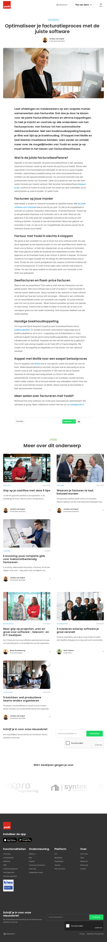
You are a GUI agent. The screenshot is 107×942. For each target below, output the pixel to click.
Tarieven (57, 865)
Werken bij (84, 861)
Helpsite (32, 861)
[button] (62, 5)
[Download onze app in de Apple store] (10, 840)
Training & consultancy (37, 865)
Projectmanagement (10, 869)
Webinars (32, 854)
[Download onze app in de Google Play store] (25, 840)
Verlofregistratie (8, 872)
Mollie (37, 363)
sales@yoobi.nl (77, 404)
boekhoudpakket (22, 330)
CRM (4, 865)
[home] (6, 5)
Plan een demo (60, 869)
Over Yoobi (84, 854)
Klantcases (84, 865)
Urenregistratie (8, 858)
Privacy (82, 934)
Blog (30, 858)
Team (82, 858)
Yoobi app (32, 869)
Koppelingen (59, 861)
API (56, 854)
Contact (83, 869)
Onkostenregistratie (10, 876)
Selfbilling (6, 861)
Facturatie (6, 854)
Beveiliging (58, 858)
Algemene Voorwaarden (95, 934)
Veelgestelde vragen (36, 872)
